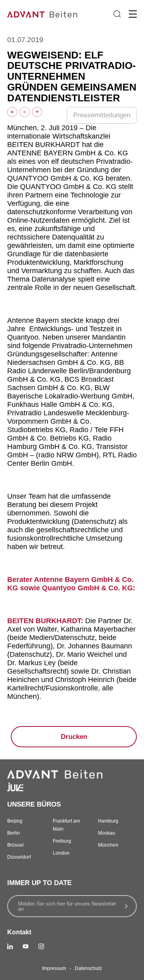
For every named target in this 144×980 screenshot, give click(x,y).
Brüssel (15, 845)
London (61, 853)
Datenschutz (88, 968)
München (108, 845)
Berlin (13, 833)
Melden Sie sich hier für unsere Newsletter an (67, 906)
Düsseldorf (19, 857)
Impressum (54, 968)
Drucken (74, 737)
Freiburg (62, 841)
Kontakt (19, 932)
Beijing (14, 821)
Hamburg (108, 821)
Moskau (106, 833)
